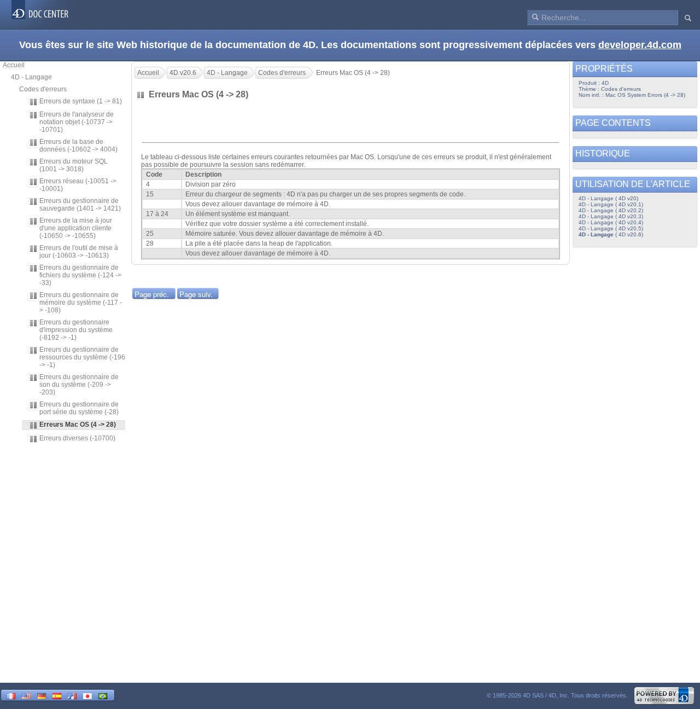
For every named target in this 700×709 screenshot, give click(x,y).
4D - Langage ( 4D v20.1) (611, 204)
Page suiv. (196, 294)
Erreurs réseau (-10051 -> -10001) (77, 185)
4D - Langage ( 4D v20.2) (611, 210)
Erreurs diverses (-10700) (77, 438)
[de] (42, 695)
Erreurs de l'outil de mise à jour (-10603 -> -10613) (78, 251)
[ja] (87, 695)
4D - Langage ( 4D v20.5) (611, 228)
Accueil (14, 65)
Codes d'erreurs (43, 89)
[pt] (103, 695)
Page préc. (152, 294)
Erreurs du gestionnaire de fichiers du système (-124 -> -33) (80, 275)
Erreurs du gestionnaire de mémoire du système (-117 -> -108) (80, 302)
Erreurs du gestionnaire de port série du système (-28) (79, 408)
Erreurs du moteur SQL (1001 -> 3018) (73, 165)
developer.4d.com (639, 44)
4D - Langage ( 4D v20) (608, 198)
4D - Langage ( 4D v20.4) (611, 222)
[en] (26, 695)
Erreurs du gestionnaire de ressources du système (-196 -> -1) (82, 357)
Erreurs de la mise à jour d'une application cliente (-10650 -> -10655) (75, 228)
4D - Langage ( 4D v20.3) (611, 216)
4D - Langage (31, 77)
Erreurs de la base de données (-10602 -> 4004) (78, 145)
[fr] (11, 695)
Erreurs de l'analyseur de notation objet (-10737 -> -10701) (76, 122)
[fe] (72, 695)
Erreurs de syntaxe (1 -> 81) (80, 101)
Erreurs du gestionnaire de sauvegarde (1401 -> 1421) (80, 204)
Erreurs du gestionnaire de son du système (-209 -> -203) (79, 384)
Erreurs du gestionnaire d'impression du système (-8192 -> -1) (76, 329)
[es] (57, 695)
